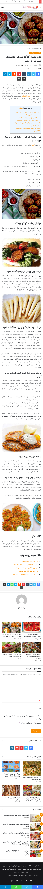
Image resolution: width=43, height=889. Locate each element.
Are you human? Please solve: (32, 723)
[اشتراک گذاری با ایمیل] (24, 79)
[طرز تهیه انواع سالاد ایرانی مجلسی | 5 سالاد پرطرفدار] (32, 790)
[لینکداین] (29, 74)
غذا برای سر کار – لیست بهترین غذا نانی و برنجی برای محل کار (11, 636)
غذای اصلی (33, 49)
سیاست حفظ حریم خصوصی (19, 876)
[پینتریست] (19, 74)
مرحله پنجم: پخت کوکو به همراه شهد (28, 128)
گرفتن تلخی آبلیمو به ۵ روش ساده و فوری (16, 815)
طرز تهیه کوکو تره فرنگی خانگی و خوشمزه (25, 564)
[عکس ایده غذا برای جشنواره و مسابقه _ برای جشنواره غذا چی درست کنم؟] (35, 844)
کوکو (28, 49)
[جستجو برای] (41, 7)
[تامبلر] (24, 74)
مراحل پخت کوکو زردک (33, 115)
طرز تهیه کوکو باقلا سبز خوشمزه (28, 571)
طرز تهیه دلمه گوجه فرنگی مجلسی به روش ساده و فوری (32, 636)
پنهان (21, 108)
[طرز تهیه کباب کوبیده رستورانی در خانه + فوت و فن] (11, 647)
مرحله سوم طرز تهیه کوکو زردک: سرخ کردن (26, 123)
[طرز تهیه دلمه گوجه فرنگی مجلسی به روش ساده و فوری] (31, 627)
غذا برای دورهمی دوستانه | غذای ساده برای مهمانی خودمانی (33, 656)
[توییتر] (34, 74)
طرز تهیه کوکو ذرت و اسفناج (29, 561)
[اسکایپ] (10, 74)
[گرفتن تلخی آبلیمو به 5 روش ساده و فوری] (35, 818)
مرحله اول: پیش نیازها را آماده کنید (29, 117)
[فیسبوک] (38, 74)
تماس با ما (8, 876)
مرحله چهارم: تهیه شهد (32, 125)
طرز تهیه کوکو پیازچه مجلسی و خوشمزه (25, 574)
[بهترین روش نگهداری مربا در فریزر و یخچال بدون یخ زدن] (35, 836)
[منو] (3, 7)
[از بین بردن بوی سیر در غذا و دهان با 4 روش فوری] (35, 827)
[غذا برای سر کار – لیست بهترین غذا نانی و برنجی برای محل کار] (11, 627)
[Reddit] (14, 74)
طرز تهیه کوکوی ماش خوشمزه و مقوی (26, 568)
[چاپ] (19, 79)
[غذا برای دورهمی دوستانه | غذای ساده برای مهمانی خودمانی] (31, 647)
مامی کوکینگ (26, 96)
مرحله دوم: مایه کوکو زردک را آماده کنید (27, 120)
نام (40, 701)
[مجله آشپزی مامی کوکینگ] (30, 7)
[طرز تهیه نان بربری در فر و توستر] (11, 790)
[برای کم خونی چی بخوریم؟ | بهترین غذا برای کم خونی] (11, 766)
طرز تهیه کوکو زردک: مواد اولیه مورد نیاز (28, 112)
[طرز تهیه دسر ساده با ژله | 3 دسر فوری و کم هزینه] (35, 853)
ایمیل (39, 708)
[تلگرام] (5, 74)
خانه (38, 49)
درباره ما (36, 876)
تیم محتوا (36, 66)
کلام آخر (37, 131)
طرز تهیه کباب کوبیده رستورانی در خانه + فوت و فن (11, 655)
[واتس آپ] (12, 584)
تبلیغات (30, 876)
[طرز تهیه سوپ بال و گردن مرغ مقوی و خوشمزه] (32, 768)
